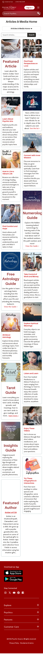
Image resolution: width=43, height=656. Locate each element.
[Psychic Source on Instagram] (5, 592)
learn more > (13, 416)
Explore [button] (7, 605)
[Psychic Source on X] (9, 592)
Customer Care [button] (11, 627)
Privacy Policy (14, 643)
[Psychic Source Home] (9, 7)
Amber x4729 (11, 513)
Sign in (29, 7)
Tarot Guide (10, 390)
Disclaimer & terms (27, 643)
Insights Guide (11, 448)
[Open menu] (38, 7)
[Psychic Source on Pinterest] (18, 592)
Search (31, 35)
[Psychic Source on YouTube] (14, 592)
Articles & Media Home (20, 29)
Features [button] (8, 619)
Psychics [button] (8, 612)
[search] (38, 13)
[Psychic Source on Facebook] (22, 592)
